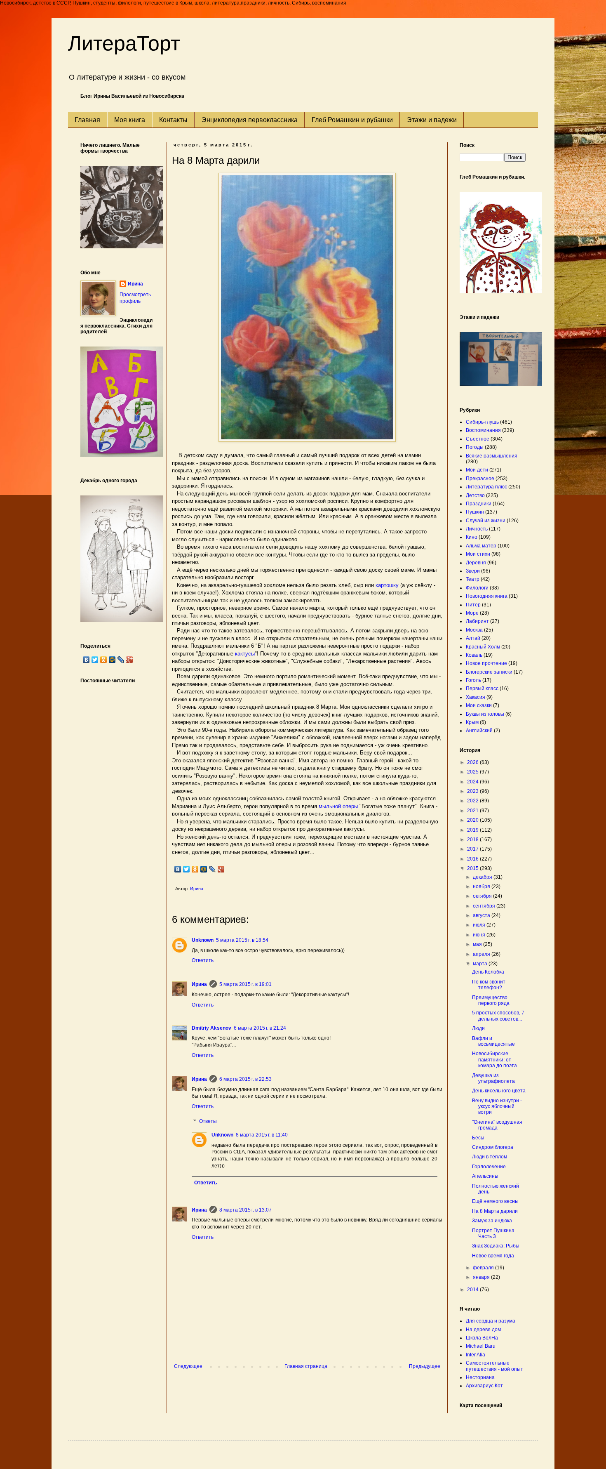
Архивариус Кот (484, 1386)
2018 (473, 839)
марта (481, 964)
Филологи (477, 588)
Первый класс (482, 688)
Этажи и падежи (432, 119)
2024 (473, 782)
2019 (473, 830)
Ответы (208, 1121)
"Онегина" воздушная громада (497, 1125)
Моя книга (129, 119)
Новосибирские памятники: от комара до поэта (494, 1059)
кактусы (245, 654)
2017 (473, 849)
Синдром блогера (492, 1147)
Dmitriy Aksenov (211, 1028)
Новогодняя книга (486, 596)
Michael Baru (481, 1346)
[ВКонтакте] (178, 869)
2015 (473, 868)
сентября (484, 906)
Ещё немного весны (495, 1201)
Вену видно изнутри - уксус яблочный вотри (497, 1106)
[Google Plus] (221, 869)
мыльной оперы (338, 806)
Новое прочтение (486, 663)
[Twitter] (186, 869)
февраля (484, 1268)
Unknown (203, 940)
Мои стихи (478, 554)
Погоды (475, 447)
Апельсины (485, 1176)
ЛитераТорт (124, 43)
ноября (482, 886)
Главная (87, 119)
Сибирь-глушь (482, 422)
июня (479, 935)
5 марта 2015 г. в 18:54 (242, 940)
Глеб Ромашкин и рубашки (352, 119)
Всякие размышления (491, 456)
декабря (483, 877)
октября (483, 896)
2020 (473, 820)
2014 (473, 1289)
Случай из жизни (485, 520)
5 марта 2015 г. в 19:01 (245, 984)
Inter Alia (475, 1355)
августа (482, 915)
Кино (471, 537)
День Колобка (488, 972)
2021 (473, 810)
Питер (473, 605)
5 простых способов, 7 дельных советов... (498, 1015)
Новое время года (493, 1256)
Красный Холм (483, 647)
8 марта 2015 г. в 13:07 (245, 1210)
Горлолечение (489, 1167)
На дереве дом (483, 1329)
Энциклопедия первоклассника (250, 119)
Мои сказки (479, 705)
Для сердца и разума (490, 1321)
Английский (479, 730)
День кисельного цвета (499, 1091)
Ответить (203, 960)
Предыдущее (424, 1366)
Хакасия (475, 697)
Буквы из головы (485, 714)
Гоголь (473, 680)
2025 (473, 772)
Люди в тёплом (489, 1157)
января (482, 1277)
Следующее (188, 1366)
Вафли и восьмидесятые (493, 1041)
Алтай (473, 638)
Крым (472, 722)
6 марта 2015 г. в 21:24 (260, 1028)
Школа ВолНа (482, 1338)
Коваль (474, 655)
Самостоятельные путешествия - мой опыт (494, 1366)
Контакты (173, 119)
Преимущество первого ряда (491, 1000)
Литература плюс (486, 487)
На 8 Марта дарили (495, 1211)
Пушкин (475, 512)
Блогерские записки (489, 672)
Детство (475, 495)
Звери (473, 571)
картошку (387, 585)
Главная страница (305, 1366)
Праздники (478, 504)
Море (472, 613)
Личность (477, 529)
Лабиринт (477, 621)
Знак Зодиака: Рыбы (495, 1246)
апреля (482, 954)
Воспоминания (483, 430)
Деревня (476, 563)
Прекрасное (480, 478)
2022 (473, 801)
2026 (473, 762)
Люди (478, 1028)
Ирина (199, 984)
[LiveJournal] (212, 869)
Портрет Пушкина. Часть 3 (494, 1233)
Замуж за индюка (492, 1221)
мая (478, 944)
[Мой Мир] (204, 869)
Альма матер (481, 546)
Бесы (478, 1138)
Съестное (477, 439)
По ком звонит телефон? (488, 984)
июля (479, 925)
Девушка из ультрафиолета (493, 1078)
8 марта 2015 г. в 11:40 (262, 1135)
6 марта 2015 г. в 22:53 (245, 1079)
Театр (472, 579)
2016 (473, 859)
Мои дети (477, 470)
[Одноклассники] (195, 869)
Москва (474, 630)
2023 (473, 791)
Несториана (480, 1377)
